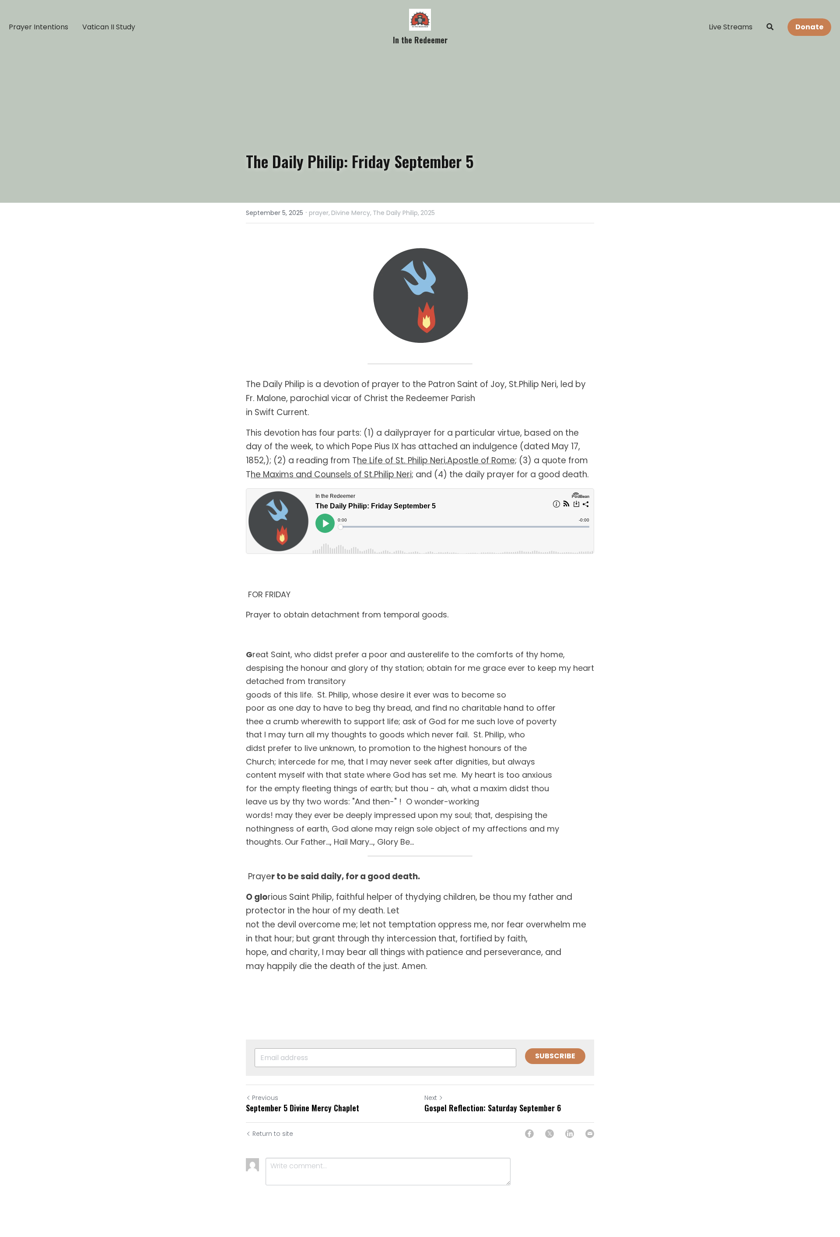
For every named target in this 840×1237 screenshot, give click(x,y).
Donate (809, 27)
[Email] (589, 1133)
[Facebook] (529, 1133)
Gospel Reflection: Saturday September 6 (492, 1108)
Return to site (272, 1133)
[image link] (420, 19)
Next (430, 1097)
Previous (265, 1097)
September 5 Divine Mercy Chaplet (302, 1108)
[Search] (770, 27)
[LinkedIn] (569, 1133)
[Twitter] (549, 1133)
